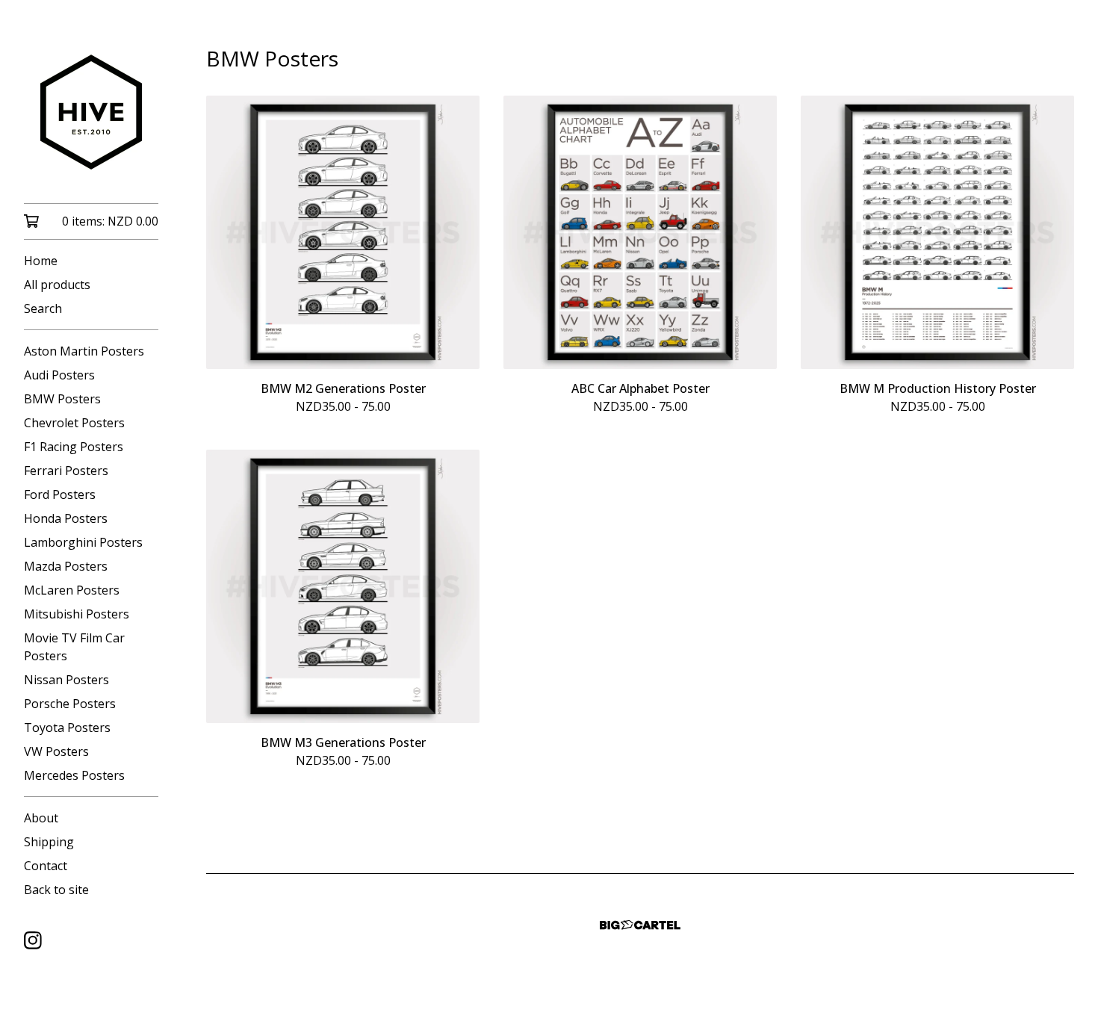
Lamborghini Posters (83, 542)
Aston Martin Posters (84, 351)
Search (43, 308)
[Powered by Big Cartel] (640, 925)
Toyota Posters (67, 727)
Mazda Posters (66, 566)
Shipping (49, 842)
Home (41, 260)
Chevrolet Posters (74, 423)
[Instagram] (33, 940)
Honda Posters (66, 518)
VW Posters (56, 751)
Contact (45, 865)
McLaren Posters (72, 590)
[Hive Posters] (91, 112)
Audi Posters (59, 375)
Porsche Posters (70, 703)
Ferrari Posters (66, 470)
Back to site (56, 889)
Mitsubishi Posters (76, 614)
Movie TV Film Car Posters (74, 647)
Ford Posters (60, 494)
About (41, 818)
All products (57, 284)
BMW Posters (62, 399)
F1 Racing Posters (73, 446)
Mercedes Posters (74, 775)
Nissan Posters (66, 679)
